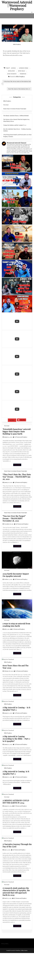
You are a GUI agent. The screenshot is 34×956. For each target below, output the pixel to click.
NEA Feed (5, 105)
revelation (11, 70)
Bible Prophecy (17, 44)
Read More (17, 464)
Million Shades (24, 950)
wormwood (23, 73)
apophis (13, 68)
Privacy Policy (4, 943)
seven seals (21, 70)
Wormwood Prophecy (21, 437)
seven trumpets (12, 73)
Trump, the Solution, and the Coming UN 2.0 (14, 125)
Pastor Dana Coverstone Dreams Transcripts (14, 108)
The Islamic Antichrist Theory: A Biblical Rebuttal (16, 115)
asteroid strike (23, 68)
